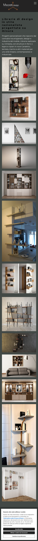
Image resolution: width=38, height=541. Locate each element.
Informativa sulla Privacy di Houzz (14, 518)
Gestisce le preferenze (19, 536)
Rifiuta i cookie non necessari (19, 532)
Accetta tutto (19, 529)
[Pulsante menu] (35, 3)
